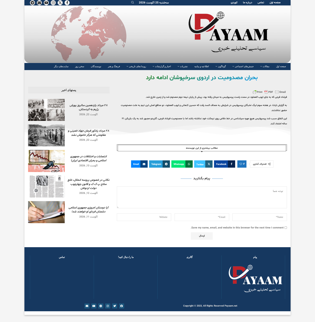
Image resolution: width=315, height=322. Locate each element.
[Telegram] (32, 2)
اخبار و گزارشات (163, 66)
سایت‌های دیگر (61, 66)
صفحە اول (275, 3)
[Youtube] (46, 2)
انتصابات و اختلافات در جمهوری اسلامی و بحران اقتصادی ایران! (88, 159)
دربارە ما (247, 3)
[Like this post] (241, 164)
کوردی (234, 3)
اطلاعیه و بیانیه (201, 66)
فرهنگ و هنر (114, 66)
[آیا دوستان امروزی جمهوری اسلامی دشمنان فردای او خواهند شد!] (46, 212)
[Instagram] (53, 2)
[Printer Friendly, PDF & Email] (269, 92)
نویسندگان (96, 66)
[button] (166, 280)
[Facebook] (67, 2)
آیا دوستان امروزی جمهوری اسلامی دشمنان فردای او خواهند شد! (88, 210)
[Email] (39, 2)
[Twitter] (60, 2)
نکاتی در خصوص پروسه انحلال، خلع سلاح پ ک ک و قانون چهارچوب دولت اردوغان (88, 184)
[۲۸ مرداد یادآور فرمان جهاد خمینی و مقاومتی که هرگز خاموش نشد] (46, 136)
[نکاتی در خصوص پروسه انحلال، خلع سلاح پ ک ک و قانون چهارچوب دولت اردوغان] (46, 187)
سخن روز (79, 66)
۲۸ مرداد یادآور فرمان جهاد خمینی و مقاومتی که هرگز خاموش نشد (88, 133)
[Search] (132, 3)
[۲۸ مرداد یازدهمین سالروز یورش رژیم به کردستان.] (46, 110)
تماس (261, 3)
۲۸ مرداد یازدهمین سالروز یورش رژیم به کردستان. (88, 107)
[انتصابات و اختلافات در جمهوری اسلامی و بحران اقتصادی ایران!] (46, 161)
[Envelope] (87, 306)
